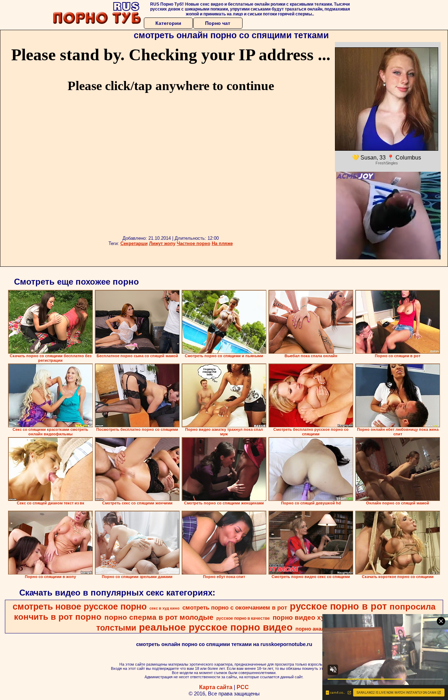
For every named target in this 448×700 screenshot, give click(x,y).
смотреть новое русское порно (80, 606)
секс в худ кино (164, 608)
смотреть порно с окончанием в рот (234, 607)
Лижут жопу (162, 243)
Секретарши (134, 243)
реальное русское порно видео (216, 627)
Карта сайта (215, 687)
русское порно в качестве (243, 618)
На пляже (222, 243)
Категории (168, 23)
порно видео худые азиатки (319, 617)
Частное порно (193, 243)
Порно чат (217, 23)
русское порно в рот (338, 606)
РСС (243, 687)
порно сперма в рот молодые (159, 617)
